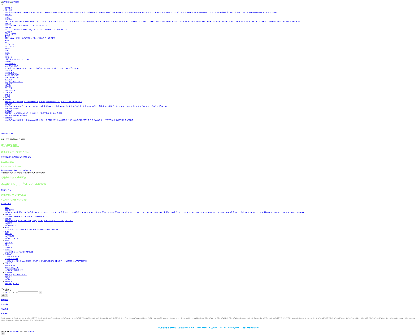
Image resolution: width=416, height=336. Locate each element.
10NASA (35, 261)
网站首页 (8, 8)
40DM (86, 212)
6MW (30, 216)
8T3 (38, 216)
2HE (14, 238)
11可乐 (41, 261)
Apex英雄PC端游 (11, 259)
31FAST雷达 (59, 212)
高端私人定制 (6, 190)
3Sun (18, 275)
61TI (210, 212)
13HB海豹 (58, 261)
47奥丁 (126, 212)
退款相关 (4, 304)
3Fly (19, 225)
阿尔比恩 (8, 263)
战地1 (7, 245)
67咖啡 (241, 212)
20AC (46, 212)
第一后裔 (8, 281)
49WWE (138, 212)
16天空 (75, 261)
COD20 (8, 214)
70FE (256, 212)
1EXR (11, 221)
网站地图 (4, 309)
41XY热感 (93, 212)
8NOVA (40, 221)
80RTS (303, 212)
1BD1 (11, 247)
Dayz (7, 232)
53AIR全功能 (164, 212)
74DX (270, 212)
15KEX (36, 212)
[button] (5, 133)
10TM (56, 229)
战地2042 (8, 250)
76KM (282, 212)
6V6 (29, 221)
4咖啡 (22, 229)
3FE (19, 221)
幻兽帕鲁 (8, 272)
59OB (201, 212)
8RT (23, 252)
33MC (67, 212)
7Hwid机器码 (41, 229)
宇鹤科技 (4, 157)
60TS (206, 212)
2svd (10, 234)
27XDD (51, 212)
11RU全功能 (17, 212)
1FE (10, 216)
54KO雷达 (173, 212)
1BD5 (11, 243)
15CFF (69, 261)
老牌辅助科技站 (25, 157)
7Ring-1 (34, 221)
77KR (287, 212)
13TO (67, 221)
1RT (10, 212)
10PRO (51, 221)
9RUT (42, 216)
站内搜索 (4, 313)
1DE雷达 (12, 265)
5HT (25, 275)
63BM (219, 212)
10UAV (48, 216)
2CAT (18, 265)
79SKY (298, 212)
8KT (48, 229)
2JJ (14, 279)
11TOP (56, 221)
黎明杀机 (8, 254)
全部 (7, 17)
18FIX (84, 261)
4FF (22, 221)
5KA (26, 216)
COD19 (8, 219)
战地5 (7, 240)
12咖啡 (61, 221)
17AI (80, 261)
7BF (20, 252)
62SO (214, 212)
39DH (81, 212)
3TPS (18, 216)
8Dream (22, 261)
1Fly (10, 238)
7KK (17, 261)
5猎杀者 (12, 252)
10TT (31, 252)
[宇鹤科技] (208, 2)
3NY (18, 238)
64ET (223, 212)
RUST (7, 227)
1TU (10, 284)
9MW (46, 221)
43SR (107, 212)
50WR (143, 212)
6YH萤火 (32, 229)
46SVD (121, 212)
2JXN (11, 229)
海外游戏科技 (13, 157)
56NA (184, 212)
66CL (237, 212)
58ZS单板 (195, 212)
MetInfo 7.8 (14, 331)
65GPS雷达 (230, 212)
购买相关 (4, 300)
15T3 (71, 221)
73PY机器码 (263, 212)
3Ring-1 (16, 229)
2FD (14, 275)
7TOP (35, 216)
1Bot (10, 279)
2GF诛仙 (16, 284)
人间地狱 (8, 223)
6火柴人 (12, 261)
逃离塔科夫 (9, 210)
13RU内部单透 (27, 212)
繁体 (3, 334)
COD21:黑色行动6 (12, 268)
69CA (252, 212)
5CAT (26, 229)
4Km (22, 216)
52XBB (155, 212)
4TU (22, 275)
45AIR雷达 (114, 212)
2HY (15, 221)
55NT (180, 212)
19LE (42, 212)
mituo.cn (31, 331)
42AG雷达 (101, 212)
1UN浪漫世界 (14, 256)
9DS (52, 229)
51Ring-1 (149, 212)
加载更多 (4, 295)
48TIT (132, 212)
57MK (189, 212)
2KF (16, 225)
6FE (17, 252)
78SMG (292, 212)
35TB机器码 (74, 212)
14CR (65, 261)
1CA (10, 275)
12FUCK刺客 (49, 261)
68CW (247, 212)
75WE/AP (276, 212)
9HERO (28, 261)
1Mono (11, 225)
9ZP (27, 252)
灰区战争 (8, 277)
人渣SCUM (9, 236)
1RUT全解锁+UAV (16, 270)
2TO (14, 216)
